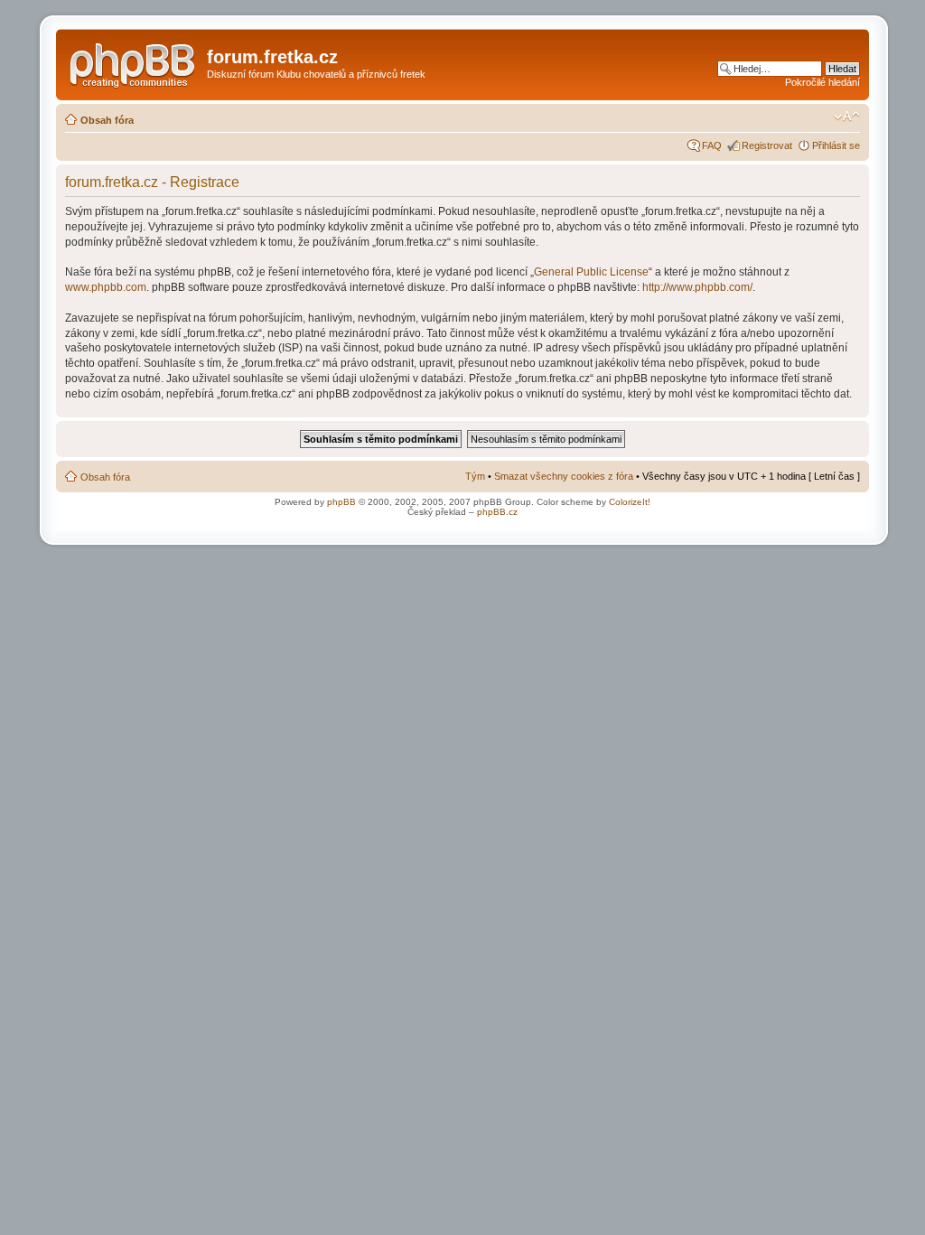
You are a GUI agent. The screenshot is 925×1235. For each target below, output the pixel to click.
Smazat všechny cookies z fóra (563, 476)
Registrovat (767, 145)
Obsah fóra (107, 120)
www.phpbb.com (105, 287)
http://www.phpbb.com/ (697, 287)
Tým (475, 476)
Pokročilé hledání (822, 82)
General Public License (591, 272)
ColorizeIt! (629, 502)
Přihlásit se (836, 145)
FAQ (712, 145)
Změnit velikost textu (847, 116)
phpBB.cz (497, 512)
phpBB (341, 502)
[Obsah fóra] (134, 62)
